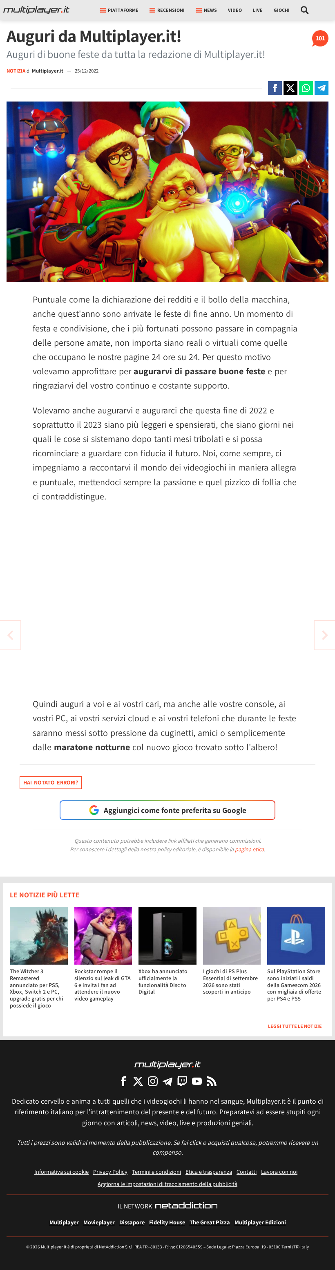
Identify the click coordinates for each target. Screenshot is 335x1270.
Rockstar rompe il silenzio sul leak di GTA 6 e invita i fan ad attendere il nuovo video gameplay (102, 984)
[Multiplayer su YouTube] (197, 1081)
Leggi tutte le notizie (295, 1026)
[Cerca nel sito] (305, 10)
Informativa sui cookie (61, 1171)
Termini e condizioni (156, 1171)
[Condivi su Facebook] (275, 88)
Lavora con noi (279, 1171)
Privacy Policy (110, 1171)
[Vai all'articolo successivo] (10, 635)
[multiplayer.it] (167, 1064)
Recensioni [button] (171, 10)
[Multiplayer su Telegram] (167, 1081)
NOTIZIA (16, 70)
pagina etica (249, 849)
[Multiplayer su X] (138, 1081)
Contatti (247, 1171)
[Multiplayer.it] (36, 10)
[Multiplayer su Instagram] (153, 1081)
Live (258, 10)
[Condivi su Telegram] (321, 88)
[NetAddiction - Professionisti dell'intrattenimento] (186, 1206)
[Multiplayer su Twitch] (182, 1081)
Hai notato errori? (50, 782)
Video (235, 10)
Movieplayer (99, 1222)
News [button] (210, 10)
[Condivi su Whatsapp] (306, 88)
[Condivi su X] (290, 88)
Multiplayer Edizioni (260, 1222)
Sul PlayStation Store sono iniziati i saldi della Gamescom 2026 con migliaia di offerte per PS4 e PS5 (294, 984)
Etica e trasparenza (208, 1171)
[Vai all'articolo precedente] (325, 635)
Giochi (282, 10)
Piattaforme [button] (123, 10)
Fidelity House (167, 1222)
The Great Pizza (210, 1222)
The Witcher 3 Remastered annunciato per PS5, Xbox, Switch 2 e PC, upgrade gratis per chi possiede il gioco (36, 988)
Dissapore (132, 1222)
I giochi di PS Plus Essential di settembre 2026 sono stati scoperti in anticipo (230, 981)
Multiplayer (64, 1222)
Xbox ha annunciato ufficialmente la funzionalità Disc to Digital (163, 981)
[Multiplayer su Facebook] (123, 1081)
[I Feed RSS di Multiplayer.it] (212, 1081)
